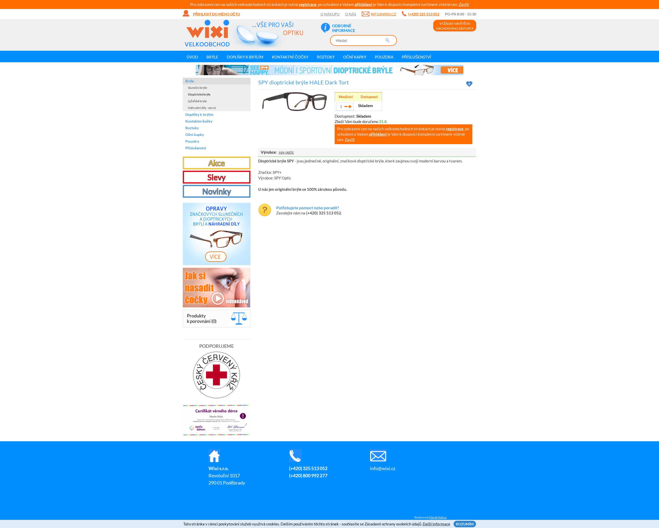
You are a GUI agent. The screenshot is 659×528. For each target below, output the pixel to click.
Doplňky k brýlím (245, 57)
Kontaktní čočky (290, 57)
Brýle (212, 57)
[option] (329, 70)
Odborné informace (343, 28)
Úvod (192, 57)
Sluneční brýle (197, 88)
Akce (216, 163)
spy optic (286, 152)
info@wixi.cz (383, 14)
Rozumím (465, 524)
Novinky (216, 191)
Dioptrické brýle (199, 94)
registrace (307, 4)
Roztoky (326, 57)
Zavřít (464, 4)
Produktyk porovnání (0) (201, 318)
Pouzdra (384, 57)
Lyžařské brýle (197, 101)
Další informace (436, 524)
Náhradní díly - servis (202, 108)
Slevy (216, 177)
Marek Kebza (438, 517)
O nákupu (330, 14)
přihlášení (363, 4)
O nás (350, 14)
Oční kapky (354, 57)
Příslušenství (416, 57)
